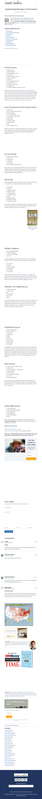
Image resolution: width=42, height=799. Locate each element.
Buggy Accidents (8, 755)
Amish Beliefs (7, 730)
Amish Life (7, 748)
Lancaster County (8, 758)
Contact (18, 791)
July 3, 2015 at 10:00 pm (9, 542)
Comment (7, 512)
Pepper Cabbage (10, 37)
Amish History (7, 742)
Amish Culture (7, 737)
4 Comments (24, 12)
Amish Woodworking (9, 753)
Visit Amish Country (9, 765)
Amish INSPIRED (8, 747)
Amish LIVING (7, 750)
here (17, 48)
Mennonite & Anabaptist (10, 760)
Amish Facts (7, 738)
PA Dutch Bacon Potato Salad (12, 32)
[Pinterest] (25, 779)
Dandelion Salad (10, 40)
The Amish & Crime (8, 762)
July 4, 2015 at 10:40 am (9, 555)
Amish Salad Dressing (11, 45)
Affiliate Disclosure (28, 791)
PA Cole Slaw (9, 34)
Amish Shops (7, 752)
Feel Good (7, 757)
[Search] (31, 786)
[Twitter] (22, 779)
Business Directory (14, 694)
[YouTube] (16, 779)
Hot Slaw (8, 35)
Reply (36, 541)
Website (30, 527)
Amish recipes (13, 426)
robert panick (8, 587)
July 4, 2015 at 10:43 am (9, 578)
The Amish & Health (9, 763)
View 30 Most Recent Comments (12, 725)
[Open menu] (36, 2)
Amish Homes (7, 743)
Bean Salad (8, 42)
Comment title (8, 507)
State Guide (18, 693)
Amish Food (7, 740)
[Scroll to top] (39, 795)
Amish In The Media (9, 745)
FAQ (26, 692)
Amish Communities (9, 733)
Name (6, 527)
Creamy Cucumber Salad (12, 38)
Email (18, 527)
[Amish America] (13, 2)
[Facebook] (19, 779)
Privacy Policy (12, 791)
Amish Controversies (9, 735)
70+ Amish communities (24, 641)
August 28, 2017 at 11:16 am (9, 588)
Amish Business (8, 732)
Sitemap (22, 791)
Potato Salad (9, 31)
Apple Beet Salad (10, 43)
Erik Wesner (18, 12)
